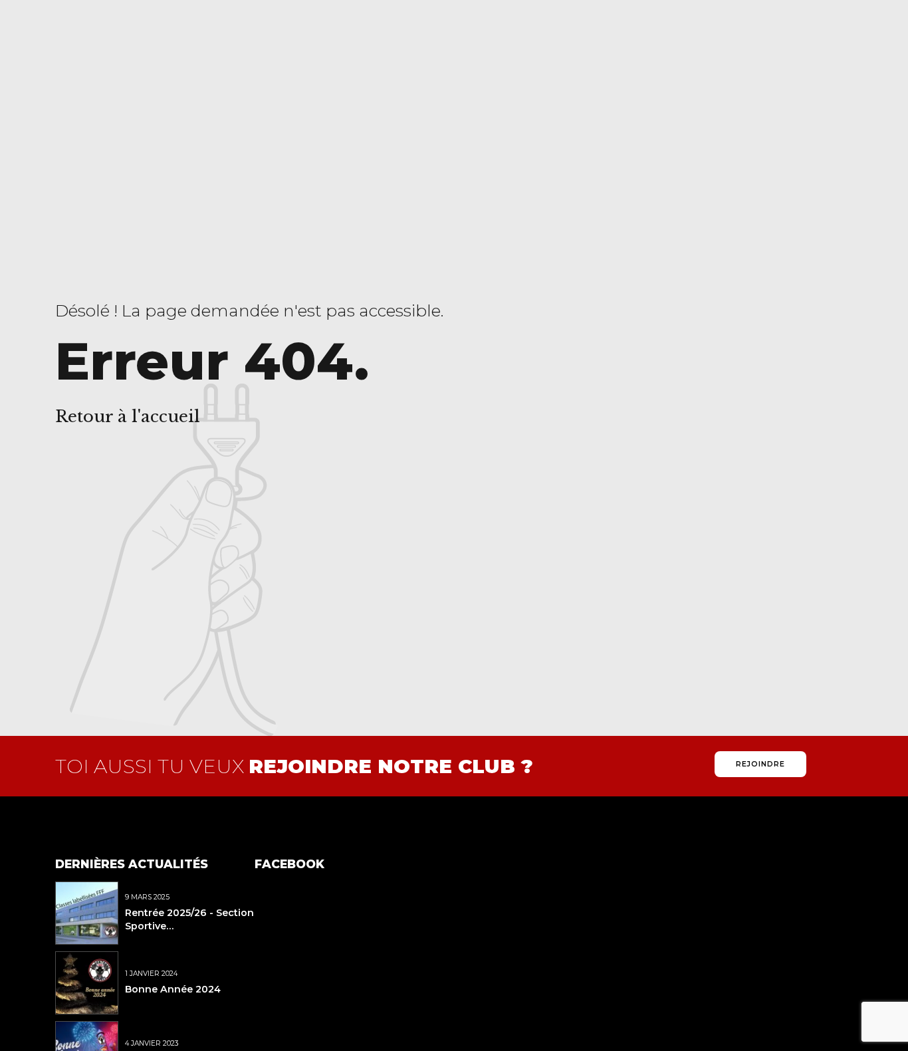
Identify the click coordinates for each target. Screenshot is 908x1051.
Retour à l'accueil (127, 416)
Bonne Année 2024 (173, 989)
